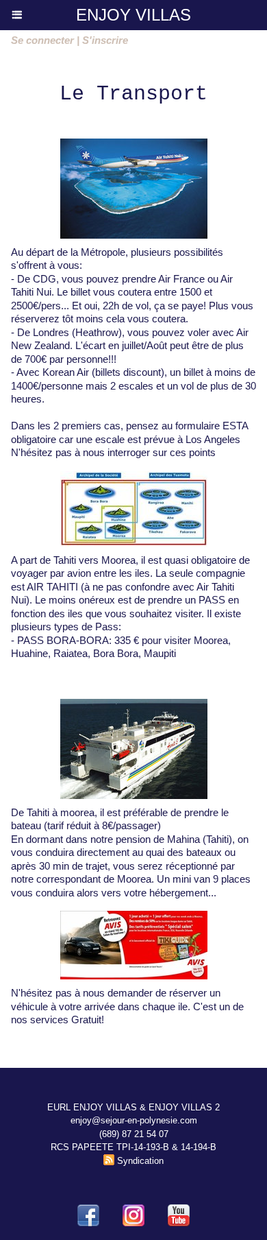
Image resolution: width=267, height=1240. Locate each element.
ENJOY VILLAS (133, 14)
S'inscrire (105, 40)
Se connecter (42, 40)
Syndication (140, 1161)
